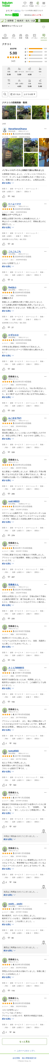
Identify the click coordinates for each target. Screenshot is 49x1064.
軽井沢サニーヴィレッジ (12, 26)
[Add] (43, 27)
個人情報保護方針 (29, 1058)
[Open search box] (5, 94)
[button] (9, 112)
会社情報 (16, 1058)
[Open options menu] (45, 128)
